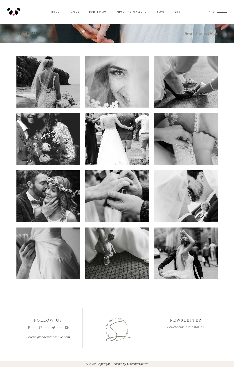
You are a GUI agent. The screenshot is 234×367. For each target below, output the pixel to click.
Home (189, 33)
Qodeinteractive (137, 364)
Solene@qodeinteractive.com (48, 337)
